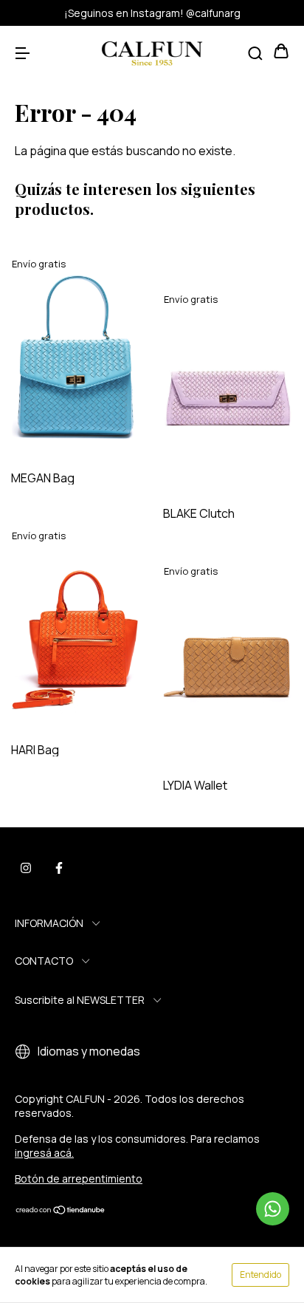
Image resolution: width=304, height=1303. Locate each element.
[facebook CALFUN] (59, 868)
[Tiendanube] (61, 1210)
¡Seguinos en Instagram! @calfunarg (152, 13)
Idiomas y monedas (87, 1051)
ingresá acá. (44, 1153)
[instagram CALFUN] (26, 868)
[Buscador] (255, 52)
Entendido (260, 1274)
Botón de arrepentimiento (78, 1179)
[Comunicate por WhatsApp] (272, 1208)
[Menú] (22, 52)
